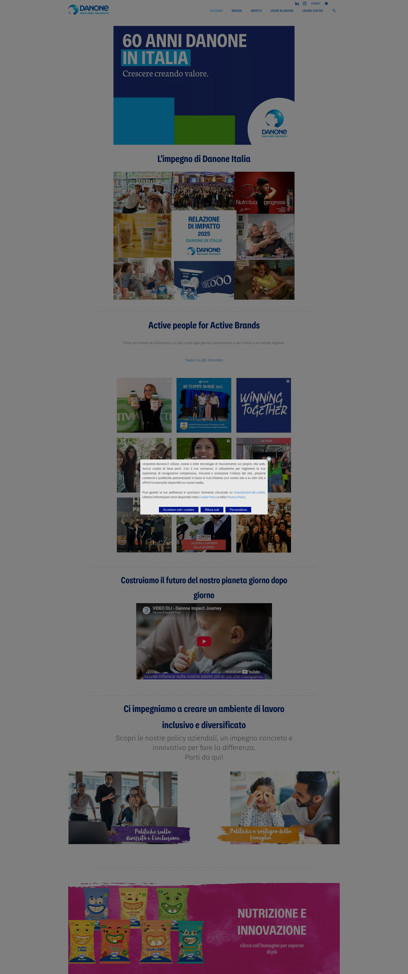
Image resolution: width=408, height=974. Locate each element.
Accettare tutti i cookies (178, 509)
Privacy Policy (236, 497)
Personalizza (238, 509)
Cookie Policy (208, 497)
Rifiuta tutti (212, 509)
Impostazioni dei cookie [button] (249, 492)
